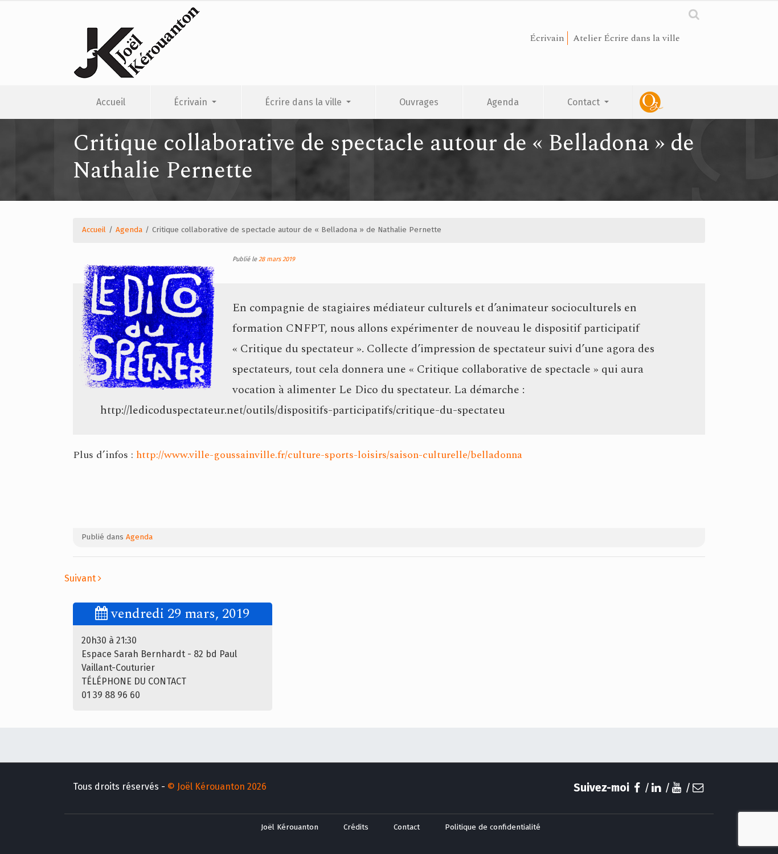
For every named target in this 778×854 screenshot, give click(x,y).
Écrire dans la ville (304, 102)
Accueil (110, 102)
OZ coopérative (669, 102)
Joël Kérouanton (289, 827)
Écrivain (192, 102)
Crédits (355, 827)
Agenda (503, 102)
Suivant (81, 578)
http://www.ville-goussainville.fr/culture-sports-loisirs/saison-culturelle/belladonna (329, 455)
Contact (584, 102)
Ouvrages (419, 102)
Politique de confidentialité (492, 827)
